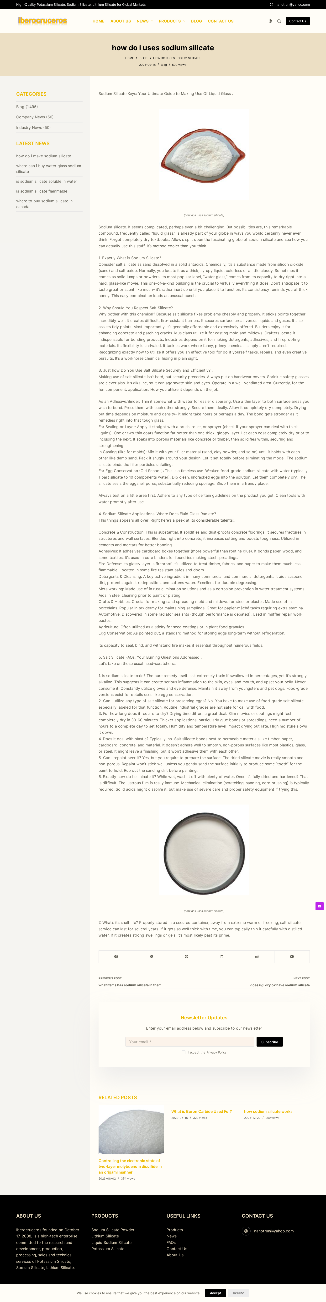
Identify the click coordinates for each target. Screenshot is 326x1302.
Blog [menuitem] (196, 21)
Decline (238, 1293)
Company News (30, 117)
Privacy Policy (216, 1052)
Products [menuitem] (170, 21)
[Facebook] (116, 957)
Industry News (29, 127)
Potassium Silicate (107, 1248)
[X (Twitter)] (151, 957)
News (172, 1236)
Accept (215, 1293)
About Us (175, 1254)
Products (175, 1229)
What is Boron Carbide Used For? (201, 1111)
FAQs (171, 1242)
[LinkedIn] (221, 957)
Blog (164, 64)
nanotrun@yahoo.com (293, 4)
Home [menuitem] (99, 21)
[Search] (279, 21)
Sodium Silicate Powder (112, 1229)
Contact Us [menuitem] (220, 21)
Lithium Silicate (105, 1236)
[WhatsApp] (292, 957)
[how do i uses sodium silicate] (204, 154)
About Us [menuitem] (120, 21)
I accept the (207, 1052)
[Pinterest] (186, 957)
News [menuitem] (142, 21)
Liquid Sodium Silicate (111, 1242)
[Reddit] (256, 957)
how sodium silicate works (268, 1111)
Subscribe (269, 1042)
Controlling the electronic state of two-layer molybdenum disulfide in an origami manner (130, 1166)
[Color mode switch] (270, 21)
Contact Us (297, 21)
